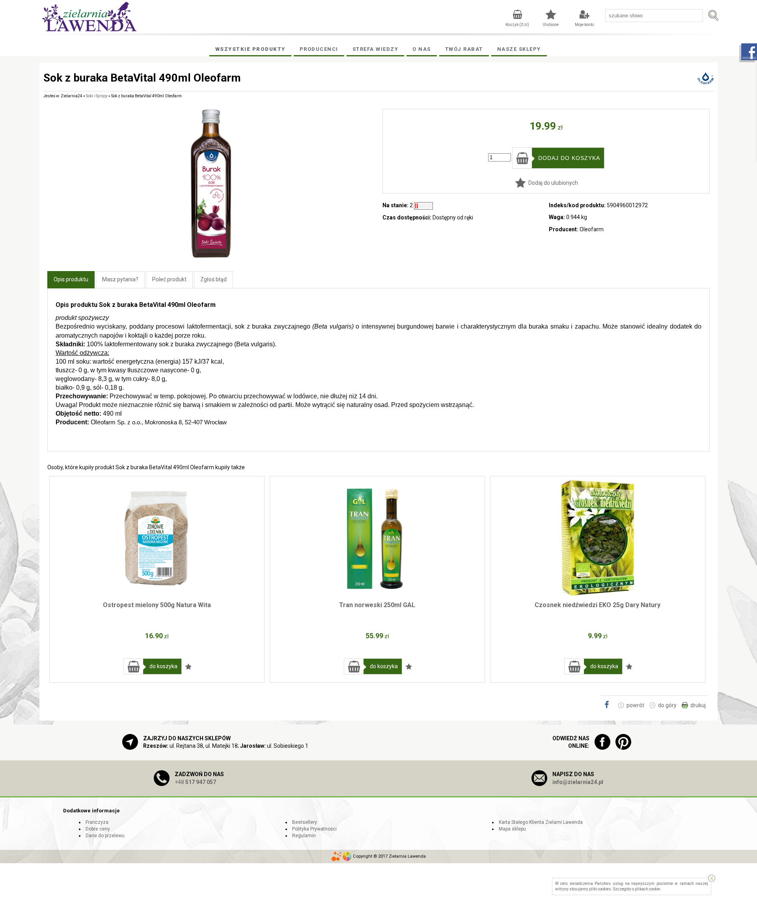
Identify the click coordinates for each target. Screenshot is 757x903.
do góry (667, 705)
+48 (195, 782)
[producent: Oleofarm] (705, 82)
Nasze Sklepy (519, 49)
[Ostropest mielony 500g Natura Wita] (157, 537)
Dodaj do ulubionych (553, 183)
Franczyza (97, 822)
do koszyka (163, 666)
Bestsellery (304, 822)
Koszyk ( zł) (517, 24)
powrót (635, 705)
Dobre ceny (98, 829)
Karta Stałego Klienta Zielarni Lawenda (541, 822)
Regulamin (304, 835)
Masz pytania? (120, 279)
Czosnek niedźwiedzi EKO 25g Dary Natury (597, 605)
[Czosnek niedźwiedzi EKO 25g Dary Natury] (597, 537)
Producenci (319, 49)
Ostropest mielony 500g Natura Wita (157, 605)
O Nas (421, 49)
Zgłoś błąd (213, 279)
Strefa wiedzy (375, 49)
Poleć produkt (169, 279)
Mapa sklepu (512, 829)
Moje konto (584, 24)
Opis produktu (71, 279)
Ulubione (551, 24)
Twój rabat (464, 49)
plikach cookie (647, 889)
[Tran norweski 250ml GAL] (377, 537)
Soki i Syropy (97, 96)
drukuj (698, 705)
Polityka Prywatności (314, 829)
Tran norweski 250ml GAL (377, 605)
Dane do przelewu (105, 835)
